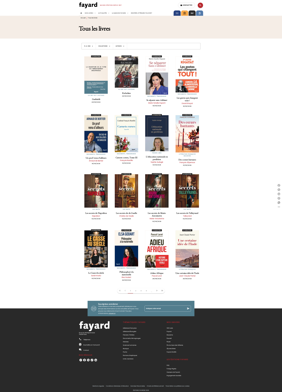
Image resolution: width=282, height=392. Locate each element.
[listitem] (81, 360)
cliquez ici (112, 313)
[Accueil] (88, 5)
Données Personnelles (138, 386)
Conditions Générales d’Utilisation (117, 386)
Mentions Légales (98, 386)
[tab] (81, 13)
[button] (186, 5)
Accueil (83, 18)
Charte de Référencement (155, 386)
